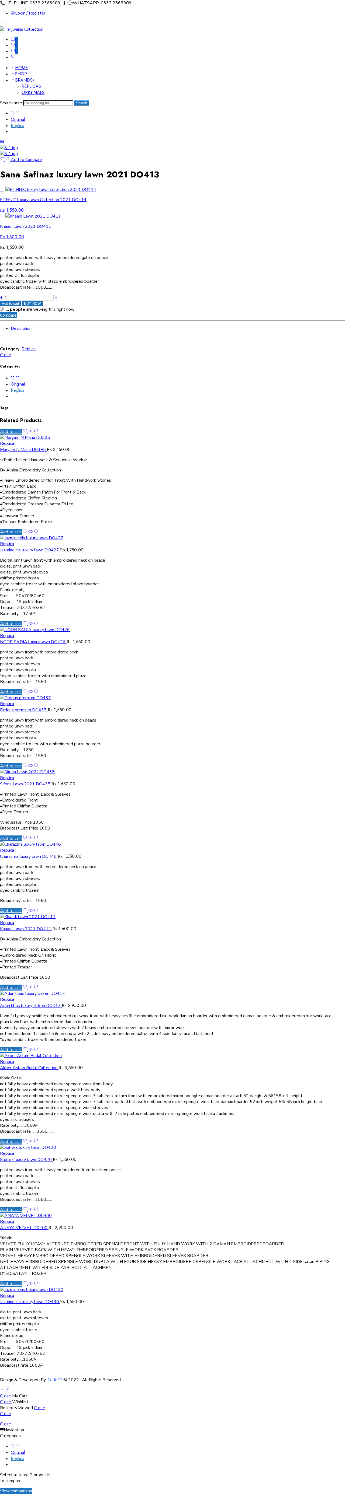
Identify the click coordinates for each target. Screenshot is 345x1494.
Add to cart (10, 304)
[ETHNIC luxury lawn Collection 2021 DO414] (2, 189)
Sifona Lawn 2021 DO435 (25, 784)
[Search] (13, 57)
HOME (21, 68)
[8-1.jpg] (9, 148)
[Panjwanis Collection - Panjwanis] (21, 29)
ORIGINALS (33, 92)
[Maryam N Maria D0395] (172, 437)
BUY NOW (32, 304)
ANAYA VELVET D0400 (24, 1228)
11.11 (15, 113)
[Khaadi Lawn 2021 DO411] (2, 216)
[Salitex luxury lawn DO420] (172, 1147)
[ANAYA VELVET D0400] (172, 1216)
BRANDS (24, 80)
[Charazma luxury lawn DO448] (172, 844)
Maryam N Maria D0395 (23, 450)
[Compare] (36, 432)
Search (81, 103)
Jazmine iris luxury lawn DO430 (30, 1302)
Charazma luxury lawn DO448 (29, 856)
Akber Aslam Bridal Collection (29, 1068)
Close (5, 355)
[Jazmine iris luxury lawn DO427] (172, 538)
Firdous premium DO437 (24, 710)
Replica (17, 126)
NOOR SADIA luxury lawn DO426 (33, 642)
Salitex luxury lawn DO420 (26, 1160)
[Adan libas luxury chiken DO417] (172, 993)
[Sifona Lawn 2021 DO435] (172, 772)
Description (21, 328)
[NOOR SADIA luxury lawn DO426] (172, 630)
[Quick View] (30, 432)
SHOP (21, 74)
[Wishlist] (2, 160)
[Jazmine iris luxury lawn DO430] (172, 1290)
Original (18, 119)
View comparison (16, 1491)
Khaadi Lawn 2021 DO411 (26, 929)
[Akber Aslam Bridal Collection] (172, 1056)
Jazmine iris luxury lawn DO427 (30, 550)
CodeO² (55, 1380)
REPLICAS (31, 86)
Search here (11, 103)
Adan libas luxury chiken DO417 (31, 1006)
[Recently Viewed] (7, 1390)
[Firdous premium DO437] (172, 698)
